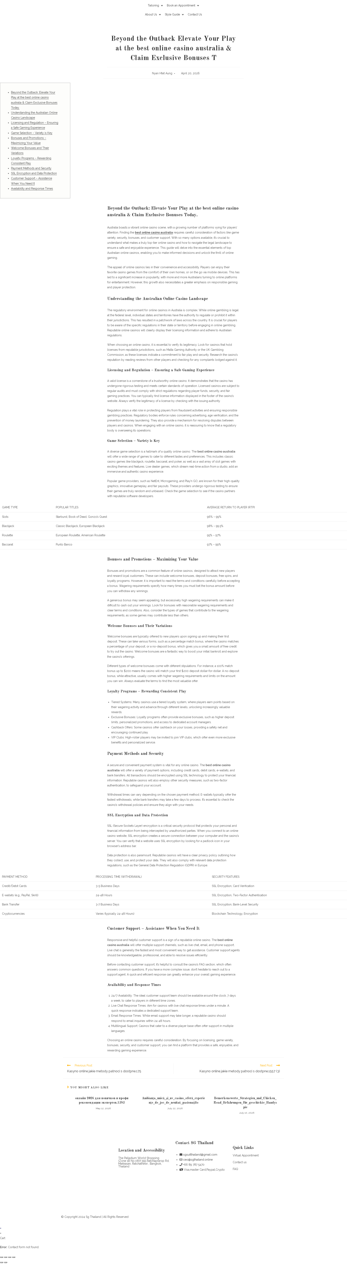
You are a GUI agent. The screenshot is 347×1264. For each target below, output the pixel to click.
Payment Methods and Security (31, 168)
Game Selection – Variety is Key (31, 133)
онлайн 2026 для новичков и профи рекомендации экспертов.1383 (102, 1100)
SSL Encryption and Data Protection (34, 173)
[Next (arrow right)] (5, 1262)
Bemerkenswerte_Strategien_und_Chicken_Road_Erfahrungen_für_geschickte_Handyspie (245, 1103)
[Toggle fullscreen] (9, 1257)
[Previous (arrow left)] (1, 1262)
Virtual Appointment (246, 1155)
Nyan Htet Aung (162, 73)
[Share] (5, 1257)
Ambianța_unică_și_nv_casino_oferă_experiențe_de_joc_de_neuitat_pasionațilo (173, 1100)
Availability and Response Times (32, 188)
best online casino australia (154, 232)
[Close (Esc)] (1, 1257)
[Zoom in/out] (13, 1257)
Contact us (240, 1162)
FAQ (235, 1169)
